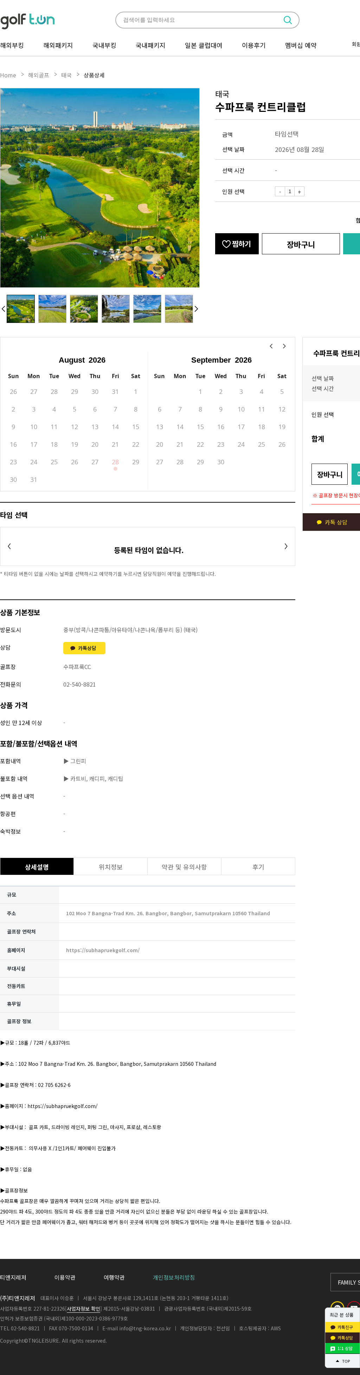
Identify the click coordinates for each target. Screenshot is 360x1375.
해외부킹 (12, 45)
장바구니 (301, 244)
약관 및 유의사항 (184, 866)
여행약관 (114, 1277)
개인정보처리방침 (174, 1277)
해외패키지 (58, 45)
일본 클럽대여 (204, 45)
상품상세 (94, 75)
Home (8, 75)
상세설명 (37, 866)
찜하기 (241, 243)
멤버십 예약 (301, 45)
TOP (346, 1361)
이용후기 (254, 45)
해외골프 (38, 75)
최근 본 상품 (342, 1314)
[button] (3, 308)
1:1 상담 (345, 1348)
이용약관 (65, 1277)
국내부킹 (104, 45)
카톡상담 (87, 647)
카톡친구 (345, 1327)
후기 (258, 866)
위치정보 (111, 866)
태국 (66, 75)
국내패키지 (151, 45)
